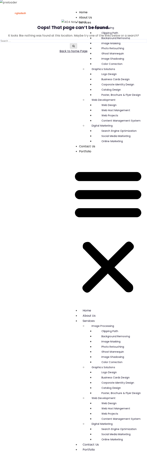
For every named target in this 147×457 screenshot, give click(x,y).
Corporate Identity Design (117, 84)
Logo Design (109, 74)
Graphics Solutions (103, 69)
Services (89, 321)
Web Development (104, 100)
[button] (108, 231)
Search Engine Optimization (119, 131)
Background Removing (115, 336)
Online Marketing (112, 141)
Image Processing (103, 326)
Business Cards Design (115, 79)
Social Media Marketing (116, 136)
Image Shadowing (112, 59)
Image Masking (110, 341)
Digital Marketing (102, 125)
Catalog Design (111, 89)
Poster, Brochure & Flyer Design (121, 95)
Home (83, 12)
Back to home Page (73, 51)
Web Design (109, 105)
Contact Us (87, 146)
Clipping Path (109, 331)
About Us (85, 17)
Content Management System (121, 120)
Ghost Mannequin (112, 352)
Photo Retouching (112, 347)
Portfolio (85, 151)
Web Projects (109, 115)
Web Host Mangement (115, 110)
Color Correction (112, 64)
